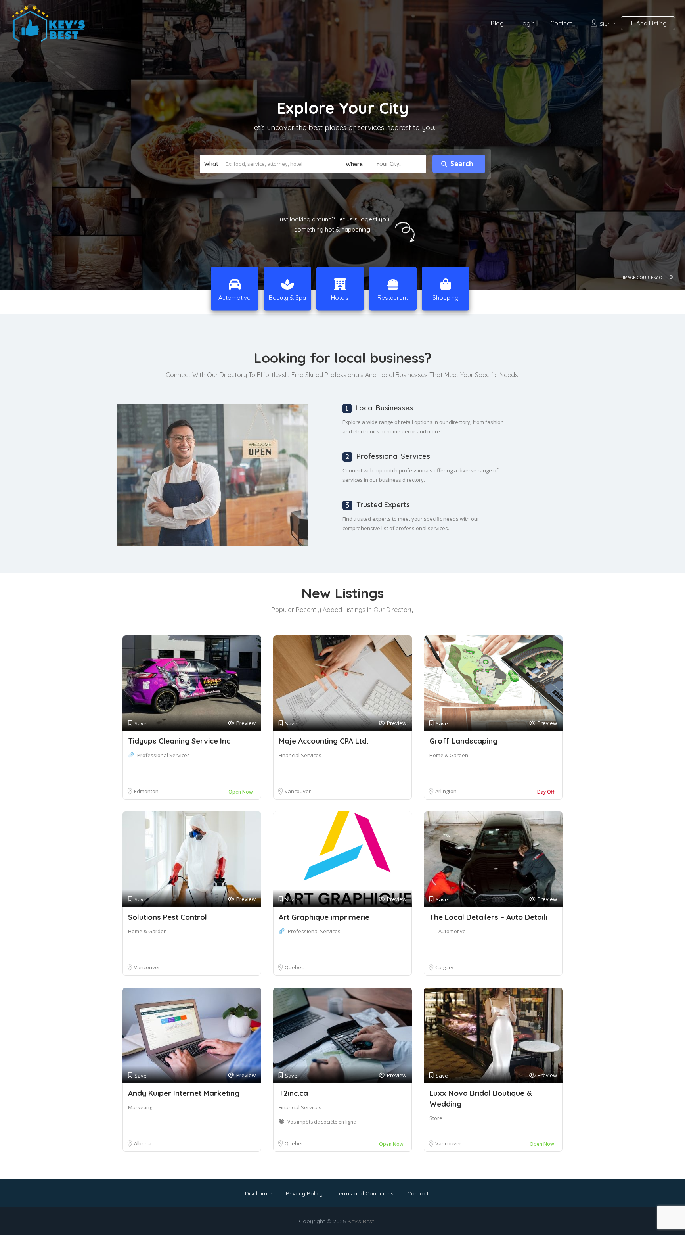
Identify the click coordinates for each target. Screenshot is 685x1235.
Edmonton (146, 791)
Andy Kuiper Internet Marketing (183, 1093)
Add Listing (651, 23)
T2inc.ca (293, 1093)
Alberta (142, 1143)
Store (435, 1118)
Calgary (444, 967)
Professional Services (163, 755)
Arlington (446, 791)
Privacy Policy (304, 1193)
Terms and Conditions (365, 1193)
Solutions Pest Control (167, 917)
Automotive (452, 931)
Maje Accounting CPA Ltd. (323, 741)
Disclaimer (258, 1193)
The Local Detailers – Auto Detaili (488, 917)
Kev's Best (361, 1221)
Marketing (140, 1107)
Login (527, 23)
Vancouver (298, 791)
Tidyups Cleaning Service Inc (179, 741)
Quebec (294, 967)
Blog (497, 23)
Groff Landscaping (463, 741)
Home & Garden (448, 755)
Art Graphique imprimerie (324, 917)
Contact (561, 23)
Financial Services (300, 755)
